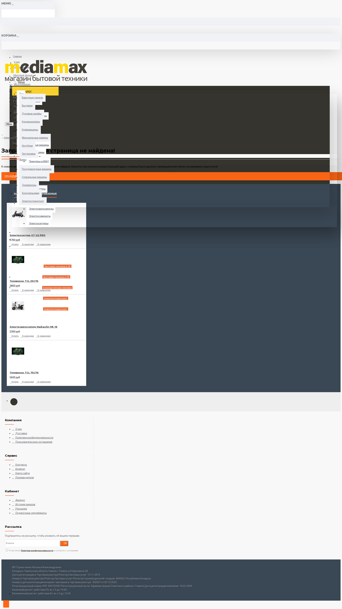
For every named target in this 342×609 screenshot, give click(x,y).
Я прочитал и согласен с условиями (43, 550)
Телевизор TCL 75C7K (24, 372)
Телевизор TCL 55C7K (24, 281)
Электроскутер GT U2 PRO (27, 235)
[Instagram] (13, 401)
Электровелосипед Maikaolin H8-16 (33, 326)
